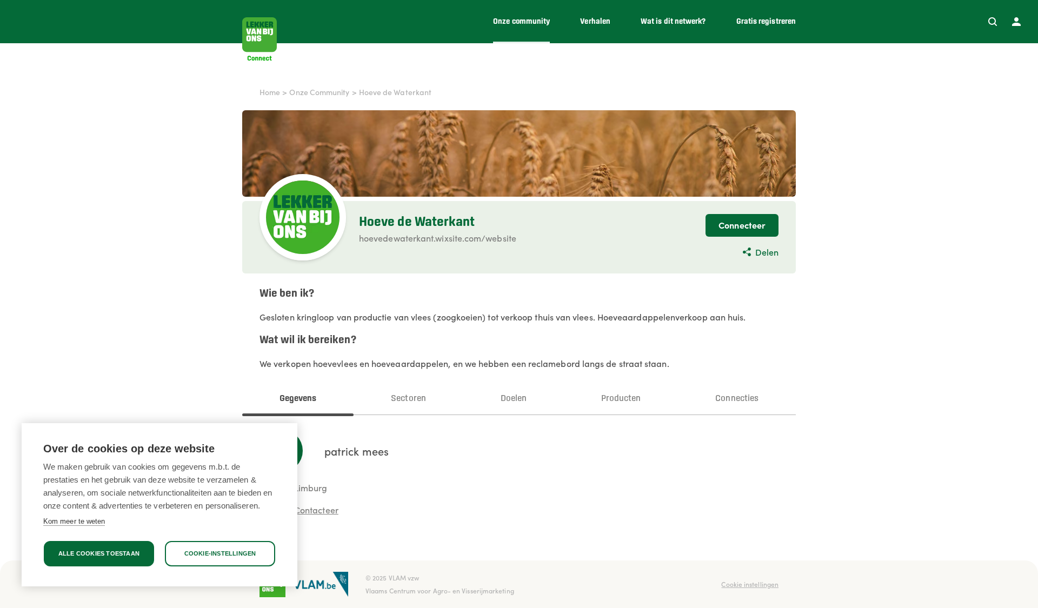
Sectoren (408, 399)
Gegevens (298, 399)
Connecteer (742, 225)
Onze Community (319, 91)
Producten (621, 399)
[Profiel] (1016, 22)
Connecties (736, 399)
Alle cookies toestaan (98, 553)
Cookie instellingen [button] (749, 584)
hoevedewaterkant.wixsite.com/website (437, 238)
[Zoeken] (992, 22)
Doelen (514, 399)
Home (270, 91)
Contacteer (316, 510)
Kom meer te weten (74, 521)
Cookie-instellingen (220, 553)
